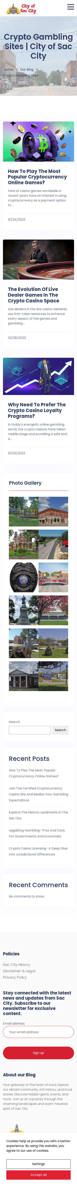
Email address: (14, 1023)
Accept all (39, 1175)
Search (14, 722)
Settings (38, 1164)
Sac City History (16, 964)
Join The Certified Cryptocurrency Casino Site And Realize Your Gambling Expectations (38, 794)
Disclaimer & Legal (19, 970)
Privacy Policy (15, 977)
